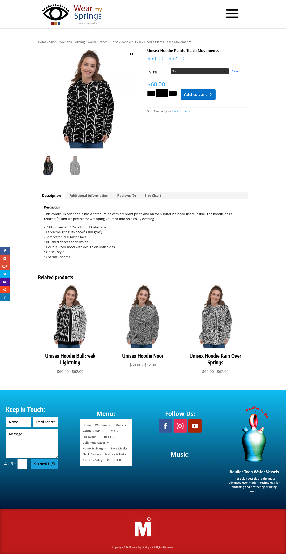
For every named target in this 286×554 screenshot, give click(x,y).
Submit (41, 464)
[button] (131, 54)
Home (42, 42)
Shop (53, 42)
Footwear (89, 436)
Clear (235, 71)
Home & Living (93, 448)
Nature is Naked (116, 454)
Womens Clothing (72, 42)
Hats (112, 430)
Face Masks (119, 448)
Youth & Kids (91, 430)
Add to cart (195, 94)
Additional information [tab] (89, 195)
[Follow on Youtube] (195, 426)
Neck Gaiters (92, 454)
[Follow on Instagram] (180, 426)
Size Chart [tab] (153, 195)
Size (153, 72)
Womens (101, 425)
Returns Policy (93, 460)
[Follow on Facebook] (165, 426)
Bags (107, 436)
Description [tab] (51, 195)
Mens (119, 425)
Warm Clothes (98, 42)
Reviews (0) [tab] (126, 195)
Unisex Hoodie (120, 42)
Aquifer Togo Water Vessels (254, 471)
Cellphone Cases (94, 442)
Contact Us (115, 460)
